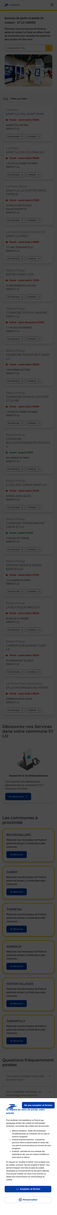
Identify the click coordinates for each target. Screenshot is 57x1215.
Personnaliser (30, 1199)
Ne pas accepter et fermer (38, 1105)
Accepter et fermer (30, 1189)
